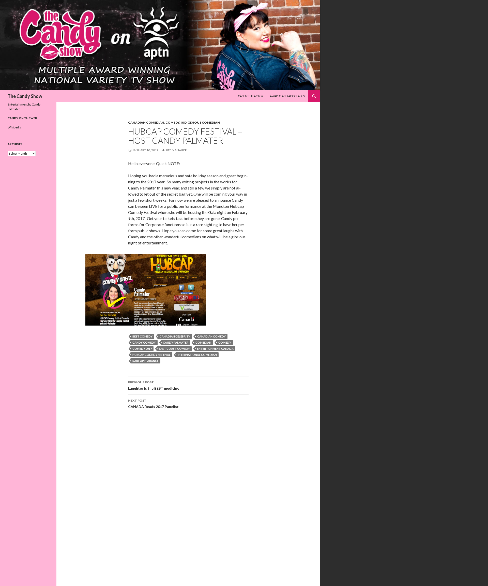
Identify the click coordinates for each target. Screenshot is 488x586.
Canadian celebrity (175, 336)
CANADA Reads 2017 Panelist (153, 404)
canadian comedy (211, 336)
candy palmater (175, 342)
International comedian (197, 354)
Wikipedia (14, 127)
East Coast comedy (174, 348)
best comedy (142, 336)
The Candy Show (25, 96)
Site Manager (176, 150)
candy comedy (144, 342)
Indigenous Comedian (200, 122)
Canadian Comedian (146, 122)
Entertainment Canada (215, 348)
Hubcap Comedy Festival (151, 354)
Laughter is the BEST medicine (153, 385)
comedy (224, 342)
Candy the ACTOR (250, 96)
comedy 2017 (142, 348)
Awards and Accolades (287, 96)
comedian (203, 342)
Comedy (172, 122)
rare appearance (145, 360)
